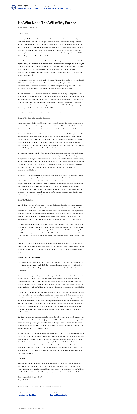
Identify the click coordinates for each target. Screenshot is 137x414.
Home (20, 8)
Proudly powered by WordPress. (35, 408)
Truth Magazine (24, 6)
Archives (28, 8)
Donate (44, 8)
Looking (68, 8)
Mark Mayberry (24, 27)
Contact (36, 8)
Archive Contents (45, 386)
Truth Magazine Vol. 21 (57, 386)
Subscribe (59, 8)
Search (51, 8)
